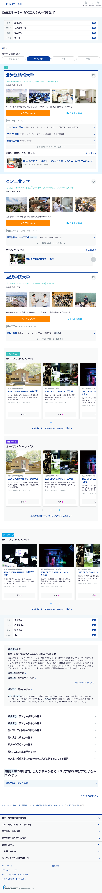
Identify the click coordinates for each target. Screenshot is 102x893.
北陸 (77, 805)
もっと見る (90, 153)
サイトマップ (7, 866)
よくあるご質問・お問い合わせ (14, 879)
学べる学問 (38, 59)
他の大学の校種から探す (20, 737)
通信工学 (72, 805)
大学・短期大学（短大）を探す (41, 805)
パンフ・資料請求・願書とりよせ (15, 875)
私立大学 (57, 805)
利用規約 (55, 866)
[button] (93, 259)
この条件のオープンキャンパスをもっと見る (50, 428)
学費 (88, 59)
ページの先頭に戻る (90, 796)
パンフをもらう (28, 113)
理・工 (64, 805)
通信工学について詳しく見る (84, 683)
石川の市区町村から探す (20, 744)
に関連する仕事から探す (25, 716)
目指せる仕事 (14, 59)
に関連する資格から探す (25, 723)
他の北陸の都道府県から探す (22, 751)
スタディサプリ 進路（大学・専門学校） (15, 805)
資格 (63, 59)
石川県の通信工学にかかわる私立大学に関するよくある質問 (38, 758)
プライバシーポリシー (10, 870)
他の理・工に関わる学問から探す (25, 730)
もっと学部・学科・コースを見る (50, 147)
